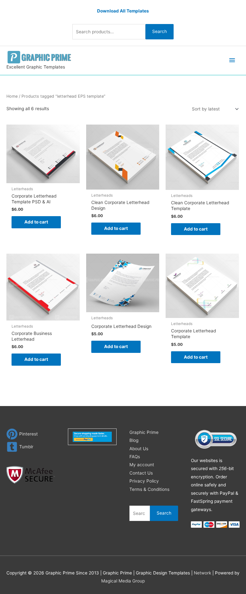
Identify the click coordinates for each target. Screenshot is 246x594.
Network (202, 572)
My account (141, 464)
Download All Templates (123, 10)
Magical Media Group (123, 580)
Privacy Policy (144, 481)
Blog (133, 440)
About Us (138, 448)
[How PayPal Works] (92, 436)
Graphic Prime (144, 432)
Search (159, 31)
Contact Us (141, 473)
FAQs (134, 456)
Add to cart (36, 221)
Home (12, 96)
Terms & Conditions (149, 489)
